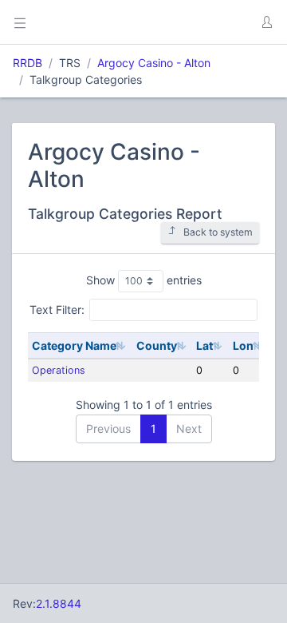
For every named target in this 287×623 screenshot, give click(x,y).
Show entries (144, 280)
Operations (58, 370)
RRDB (27, 62)
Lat (204, 345)
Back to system (218, 232)
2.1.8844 (58, 603)
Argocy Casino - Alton (153, 62)
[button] (266, 22)
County (156, 345)
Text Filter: (57, 309)
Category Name (74, 345)
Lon (243, 345)
